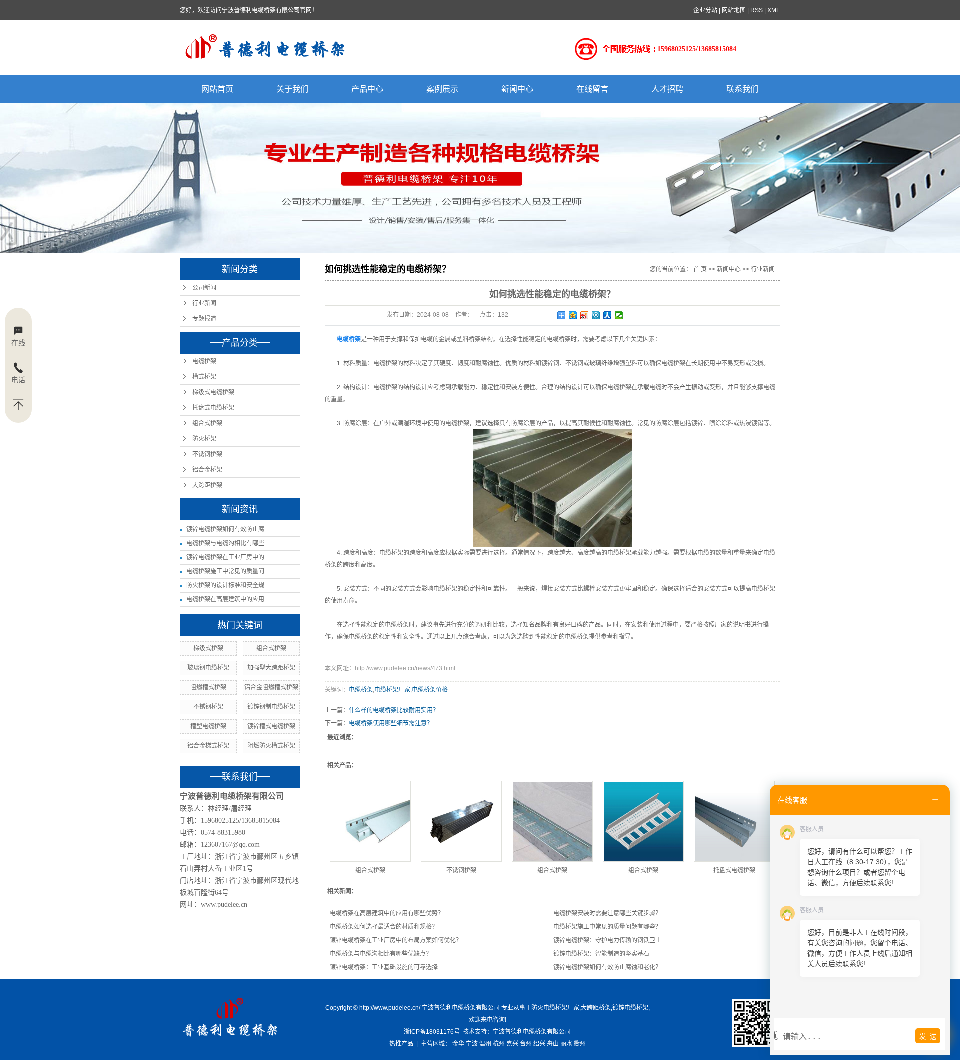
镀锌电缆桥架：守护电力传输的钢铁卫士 (608, 940)
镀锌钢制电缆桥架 (272, 706)
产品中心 (368, 89)
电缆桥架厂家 (392, 689)
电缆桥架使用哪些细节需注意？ (391, 723)
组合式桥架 (207, 423)
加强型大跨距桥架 (272, 667)
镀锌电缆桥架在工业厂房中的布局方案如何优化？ (396, 940)
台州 (526, 1043)
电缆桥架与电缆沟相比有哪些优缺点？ (381, 953)
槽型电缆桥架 (208, 726)
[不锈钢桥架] (461, 821)
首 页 (700, 269)
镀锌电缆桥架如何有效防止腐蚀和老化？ (608, 967)
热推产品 (402, 1043)
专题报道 (204, 318)
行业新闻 (204, 303)
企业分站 (706, 10)
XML (774, 10)
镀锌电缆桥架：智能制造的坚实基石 (602, 953)
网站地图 (734, 10)
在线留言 (592, 89)
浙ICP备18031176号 (432, 1031)
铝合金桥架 (207, 469)
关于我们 (292, 89)
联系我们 (742, 89)
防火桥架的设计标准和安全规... (227, 585)
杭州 (499, 1043)
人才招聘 (668, 89)
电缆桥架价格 (430, 689)
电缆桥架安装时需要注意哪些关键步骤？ (608, 913)
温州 (486, 1043)
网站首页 (218, 89)
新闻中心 (518, 89)
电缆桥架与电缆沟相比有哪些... (227, 543)
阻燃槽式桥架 (208, 687)
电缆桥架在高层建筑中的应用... (227, 599)
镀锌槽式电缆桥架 (272, 726)
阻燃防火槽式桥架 (272, 745)
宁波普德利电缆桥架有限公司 (532, 1031)
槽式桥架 (204, 376)
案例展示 (442, 89)
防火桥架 (204, 438)
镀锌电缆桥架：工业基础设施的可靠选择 (384, 967)
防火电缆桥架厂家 (556, 1007)
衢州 (580, 1043)
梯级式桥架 (209, 648)
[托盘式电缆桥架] (734, 821)
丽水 (566, 1043)
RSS (756, 10)
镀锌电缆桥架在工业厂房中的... (227, 557)
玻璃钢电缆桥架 (209, 667)
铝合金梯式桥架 (209, 745)
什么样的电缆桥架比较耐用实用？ (394, 710)
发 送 (928, 1036)
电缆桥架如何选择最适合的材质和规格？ (384, 926)
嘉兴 (512, 1043)
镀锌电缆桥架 (630, 1007)
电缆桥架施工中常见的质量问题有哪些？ (608, 926)
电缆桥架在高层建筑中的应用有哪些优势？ (387, 913)
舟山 (553, 1043)
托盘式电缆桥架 (213, 407)
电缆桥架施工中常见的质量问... (227, 571)
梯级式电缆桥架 (213, 392)
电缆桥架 (204, 361)
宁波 (472, 1043)
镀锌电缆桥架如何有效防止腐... (227, 529)
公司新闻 (204, 287)
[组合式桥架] (370, 821)
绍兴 (540, 1043)
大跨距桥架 (207, 485)
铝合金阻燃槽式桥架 (271, 687)
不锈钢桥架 (207, 454)
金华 (458, 1043)
